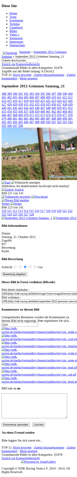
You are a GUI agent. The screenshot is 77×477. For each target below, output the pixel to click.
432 (31, 104)
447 (42, 108)
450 (59, 108)
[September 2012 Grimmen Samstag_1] (27, 218)
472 (37, 115)
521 (64, 211)
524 (9, 214)
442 (15, 108)
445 (31, 108)
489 (59, 118)
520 (59, 211)
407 (37, 97)
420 (37, 101)
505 (4, 125)
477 (64, 115)
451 (64, 108)
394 (37, 93)
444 (26, 108)
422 (48, 101)
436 (53, 104)
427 (4, 104)
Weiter (6, 203)
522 (70, 211)
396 (48, 93)
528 (31, 214)
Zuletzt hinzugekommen (49, 75)
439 (70, 104)
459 (37, 111)
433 (37, 104)
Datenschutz (17, 45)
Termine (14, 24)
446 (37, 108)
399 (64, 93)
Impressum (16, 41)
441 (9, 108)
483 (26, 118)
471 (31, 115)
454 (9, 111)
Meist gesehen (29, 78)
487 (48, 118)
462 (53, 111)
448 (48, 108)
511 (9, 211)
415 (9, 101)
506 (9, 125)
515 (31, 211)
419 (31, 101)
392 (26, 93)
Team (12, 17)
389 (9, 93)
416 (15, 101)
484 (31, 118)
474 (48, 115)
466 (4, 115)
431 (26, 104)
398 (59, 93)
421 (42, 101)
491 (70, 118)
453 (4, 111)
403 (15, 97)
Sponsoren (16, 38)
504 (70, 122)
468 (15, 115)
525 (15, 214)
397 (53, 93)
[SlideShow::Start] (6, 182)
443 (20, 108)
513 (20, 211)
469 (20, 115)
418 (26, 101)
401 (4, 97)
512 (14, 211)
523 (4, 214)
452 (70, 108)
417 (20, 101)
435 (48, 104)
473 (42, 115)
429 (15, 104)
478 (70, 115)
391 (20, 93)
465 (70, 111)
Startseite (24, 52)
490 (64, 118)
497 (31, 122)
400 (70, 93)
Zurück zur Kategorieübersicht (21, 64)
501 (53, 122)
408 (42, 97)
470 (26, 115)
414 (4, 101)
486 (42, 118)
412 (64, 97)
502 (59, 122)
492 (4, 122)
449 (53, 108)
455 (15, 111)
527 (26, 214)
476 (59, 115)
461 (48, 111)
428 (9, 104)
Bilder (13, 31)
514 (25, 211)
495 (20, 122)
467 (9, 115)
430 (20, 104)
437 (59, 104)
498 (37, 122)
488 (53, 118)
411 (59, 97)
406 (31, 97)
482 (20, 118)
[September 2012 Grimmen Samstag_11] (16, 196)
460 (42, 111)
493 (9, 122)
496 (26, 122)
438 (64, 104)
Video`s (14, 34)
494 (15, 122)
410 (53, 97)
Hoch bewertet (22, 75)
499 (42, 122)
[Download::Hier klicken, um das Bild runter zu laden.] (39, 196)
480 (9, 118)
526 (20, 214)
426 (70, 101)
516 (37, 211)
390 (15, 93)
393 (31, 93)
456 (20, 111)
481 (15, 118)
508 (20, 125)
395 (42, 93)
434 (42, 104)
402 (9, 97)
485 (37, 118)
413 (70, 97)
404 (20, 97)
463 (59, 111)
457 (26, 111)
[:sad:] (39, 374)
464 (64, 111)
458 (31, 111)
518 (48, 211)
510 (4, 211)
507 (15, 125)
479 (4, 118)
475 (53, 115)
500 (48, 122)
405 (26, 97)
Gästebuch (16, 27)
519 (53, 211)
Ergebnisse (16, 20)
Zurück (19, 189)
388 (4, 93)
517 (42, 211)
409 (48, 97)
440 (4, 108)
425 (64, 101)
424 (59, 101)
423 (53, 101)
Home (13, 13)
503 (64, 122)
